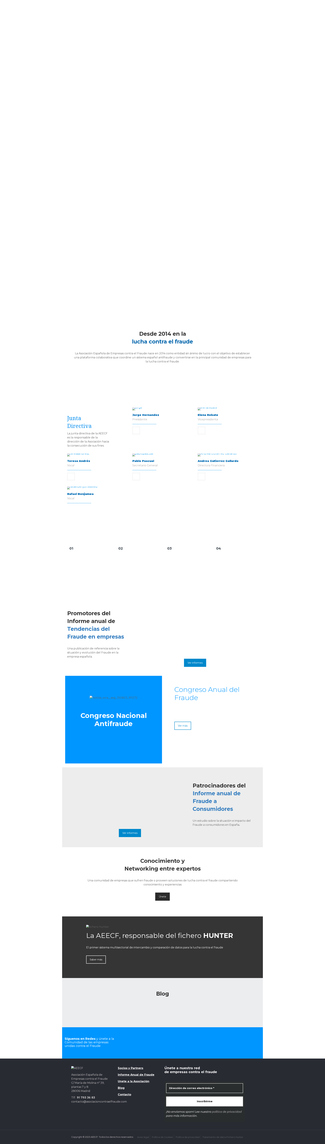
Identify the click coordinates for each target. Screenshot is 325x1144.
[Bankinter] (206, 147)
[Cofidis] (235, 166)
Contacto (124, 1094)
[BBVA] (235, 147)
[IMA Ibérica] (177, 205)
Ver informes (195, 662)
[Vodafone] (147, 244)
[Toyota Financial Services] (118, 244)
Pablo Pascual (143, 461)
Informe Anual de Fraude (136, 1074)
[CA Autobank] (118, 166)
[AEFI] (235, 254)
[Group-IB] (206, 186)
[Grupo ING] (235, 186)
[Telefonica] (89, 244)
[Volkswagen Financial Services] (177, 244)
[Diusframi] (118, 186)
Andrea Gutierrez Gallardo (218, 461)
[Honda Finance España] (89, 205)
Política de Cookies (162, 1137)
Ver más (183, 725)
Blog (121, 1088)
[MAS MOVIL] (89, 224)
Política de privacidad (188, 1137)
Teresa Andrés (78, 461)
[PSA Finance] (206, 224)
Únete (162, 896)
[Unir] (206, 273)
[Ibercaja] (118, 205)
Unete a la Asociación (133, 1081)
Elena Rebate (208, 415)
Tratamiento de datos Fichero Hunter (222, 1137)
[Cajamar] (177, 166)
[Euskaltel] (147, 186)
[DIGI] (89, 186)
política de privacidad (227, 1111)
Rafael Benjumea (80, 494)
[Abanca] (89, 147)
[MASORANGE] (118, 224)
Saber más (96, 959)
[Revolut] (235, 224)
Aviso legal (143, 1137)
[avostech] (147, 147)
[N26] (177, 224)
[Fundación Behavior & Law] (118, 273)
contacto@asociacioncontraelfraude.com (99, 1101)
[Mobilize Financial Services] (147, 224)
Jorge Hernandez (145, 415)
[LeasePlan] (235, 205)
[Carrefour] (206, 166)
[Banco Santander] (177, 147)
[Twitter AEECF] (138, 1042)
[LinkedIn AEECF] (187, 1042)
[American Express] (118, 147)
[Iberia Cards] (147, 205)
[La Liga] (206, 205)
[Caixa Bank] (147, 166)
